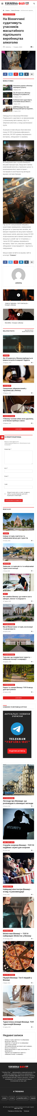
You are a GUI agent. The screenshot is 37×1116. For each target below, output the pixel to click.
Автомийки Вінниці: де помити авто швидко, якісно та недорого (17, 598)
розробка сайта (17, 1098)
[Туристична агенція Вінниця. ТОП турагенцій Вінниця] (18, 1000)
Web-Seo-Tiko (18, 1108)
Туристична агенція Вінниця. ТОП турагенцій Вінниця (18, 1023)
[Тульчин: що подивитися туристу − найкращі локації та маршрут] (18, 643)
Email (6, 476)
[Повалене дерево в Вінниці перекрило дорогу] (7, 88)
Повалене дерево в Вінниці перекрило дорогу (22, 86)
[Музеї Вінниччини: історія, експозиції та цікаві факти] (18, 612)
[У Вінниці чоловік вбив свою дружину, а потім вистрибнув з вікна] (18, 404)
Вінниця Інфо (8, 886)
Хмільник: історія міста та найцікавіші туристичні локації (18, 567)
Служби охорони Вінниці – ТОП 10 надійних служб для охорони (18, 846)
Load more (18, 429)
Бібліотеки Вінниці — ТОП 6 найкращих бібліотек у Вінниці (17, 935)
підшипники (29, 1098)
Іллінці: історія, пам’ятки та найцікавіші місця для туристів (15, 537)
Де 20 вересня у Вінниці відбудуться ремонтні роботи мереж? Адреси (21, 93)
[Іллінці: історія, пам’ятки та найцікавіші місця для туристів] (18, 521)
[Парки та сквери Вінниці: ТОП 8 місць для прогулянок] (18, 673)
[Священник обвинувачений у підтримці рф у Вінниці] (18, 374)
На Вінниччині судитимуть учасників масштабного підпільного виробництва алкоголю (22, 101)
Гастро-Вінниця (9, 974)
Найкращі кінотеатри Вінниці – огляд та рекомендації (17, 890)
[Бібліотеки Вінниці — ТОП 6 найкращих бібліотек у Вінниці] (18, 912)
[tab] (29, 330)
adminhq (18, 283)
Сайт (5, 484)
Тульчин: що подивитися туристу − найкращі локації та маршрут (17, 658)
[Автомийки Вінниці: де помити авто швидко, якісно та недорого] (18, 582)
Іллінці (6, 533)
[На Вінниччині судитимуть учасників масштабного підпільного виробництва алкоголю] (7, 102)
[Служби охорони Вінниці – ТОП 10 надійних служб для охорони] (18, 823)
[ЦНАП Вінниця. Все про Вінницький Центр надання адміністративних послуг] (7, 109)
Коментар (7, 449)
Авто (5, 594)
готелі (6, 1098)
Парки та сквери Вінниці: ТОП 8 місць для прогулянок (18, 688)
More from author (27, 331)
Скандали (7, 385)
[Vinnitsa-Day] (17, 3)
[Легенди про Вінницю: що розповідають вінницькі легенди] (18, 779)
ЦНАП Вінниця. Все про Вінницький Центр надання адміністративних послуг (23, 108)
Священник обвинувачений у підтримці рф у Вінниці (14, 389)
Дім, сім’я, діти (9, 842)
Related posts (29, 330)
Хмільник (7, 563)
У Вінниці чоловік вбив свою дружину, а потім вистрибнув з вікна (18, 420)
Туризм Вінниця (9, 624)
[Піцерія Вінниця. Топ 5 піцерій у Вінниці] (18, 956)
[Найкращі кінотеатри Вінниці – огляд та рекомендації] (18, 868)
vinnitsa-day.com (14, 1075)
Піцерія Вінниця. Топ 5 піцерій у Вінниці (17, 979)
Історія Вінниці (9, 798)
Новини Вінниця (15, 10)
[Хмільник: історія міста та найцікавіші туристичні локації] (18, 552)
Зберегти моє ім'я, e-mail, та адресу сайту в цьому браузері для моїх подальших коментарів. (18, 494)
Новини (7, 10)
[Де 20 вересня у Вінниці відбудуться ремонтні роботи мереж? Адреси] (7, 95)
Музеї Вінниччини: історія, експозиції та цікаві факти (18, 628)
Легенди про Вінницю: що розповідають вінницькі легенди (18, 802)
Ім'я (6, 468)
